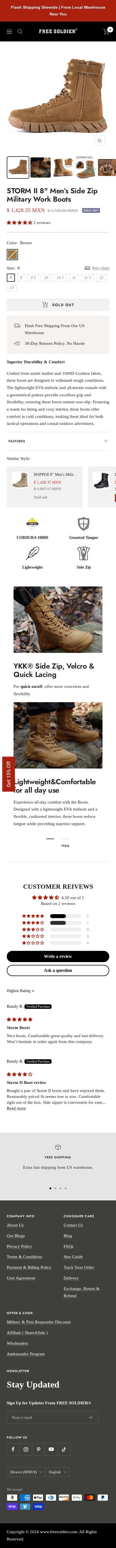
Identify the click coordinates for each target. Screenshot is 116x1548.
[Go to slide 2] (55, 1188)
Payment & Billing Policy (29, 1267)
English (55, 1472)
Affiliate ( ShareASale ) (27, 1332)
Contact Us (73, 1225)
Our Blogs (16, 1235)
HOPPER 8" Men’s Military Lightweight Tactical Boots (56, 474)
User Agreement (21, 1278)
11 (74, 278)
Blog (68, 1235)
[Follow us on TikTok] (63, 1449)
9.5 (33, 278)
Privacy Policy (19, 1246)
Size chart (100, 268)
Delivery (71, 1278)
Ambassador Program (26, 1354)
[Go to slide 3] (60, 1188)
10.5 (60, 278)
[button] (20, 222)
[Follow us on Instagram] (25, 1449)
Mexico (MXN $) (23, 1472)
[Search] (20, 31)
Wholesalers (17, 1343)
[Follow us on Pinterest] (38, 1449)
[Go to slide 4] (65, 1188)
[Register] (91, 1417)
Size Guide (73, 1256)
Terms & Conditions (24, 1256)
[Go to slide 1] (50, 1188)
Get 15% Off (9, 774)
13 (12, 288)
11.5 (87, 278)
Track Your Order (79, 1267)
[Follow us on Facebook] (13, 1449)
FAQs (68, 1246)
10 (46, 278)
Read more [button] (16, 1108)
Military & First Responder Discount (39, 1322)
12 (101, 278)
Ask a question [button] (58, 970)
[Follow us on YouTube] (51, 1449)
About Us (15, 1225)
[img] (19, 1019)
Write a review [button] (58, 956)
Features (16, 441)
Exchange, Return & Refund (82, 1292)
